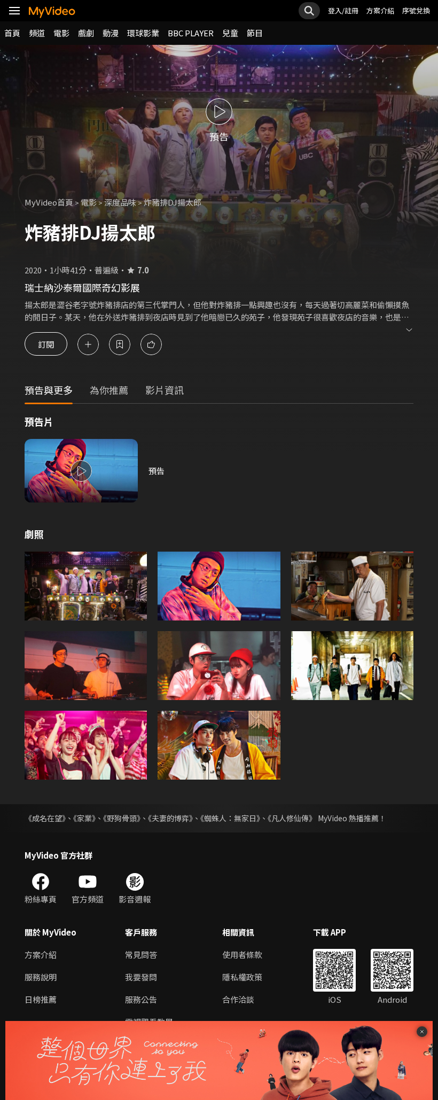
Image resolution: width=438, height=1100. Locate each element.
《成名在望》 (45, 818)
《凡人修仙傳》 (292, 818)
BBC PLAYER (191, 32)
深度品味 (120, 202)
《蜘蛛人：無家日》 (230, 818)
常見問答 (141, 954)
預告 (156, 470)
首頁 (12, 32)
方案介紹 (380, 10)
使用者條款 (242, 954)
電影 (61, 32)
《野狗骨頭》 (121, 818)
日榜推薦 (41, 999)
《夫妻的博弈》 (170, 818)
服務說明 (41, 977)
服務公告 (141, 999)
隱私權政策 (242, 977)
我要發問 (141, 977)
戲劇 (86, 32)
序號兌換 (416, 10)
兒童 (230, 32)
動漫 (111, 32)
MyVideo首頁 (49, 202)
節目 (255, 32)
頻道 (37, 32)
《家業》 (84, 818)
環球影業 (143, 32)
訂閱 (46, 344)
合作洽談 (238, 999)
